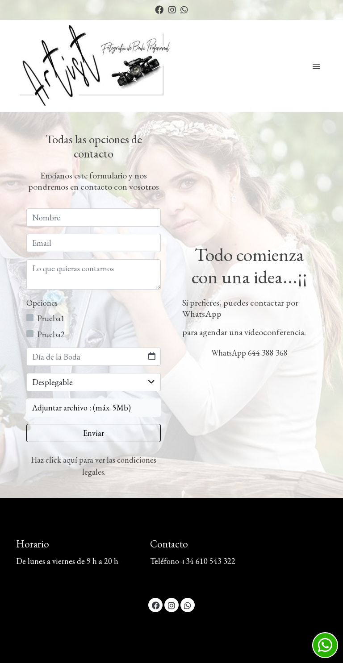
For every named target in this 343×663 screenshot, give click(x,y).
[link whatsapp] (184, 9)
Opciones (42, 303)
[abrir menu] (316, 66)
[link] (98, 66)
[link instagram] (172, 9)
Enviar (93, 433)
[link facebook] (159, 9)
